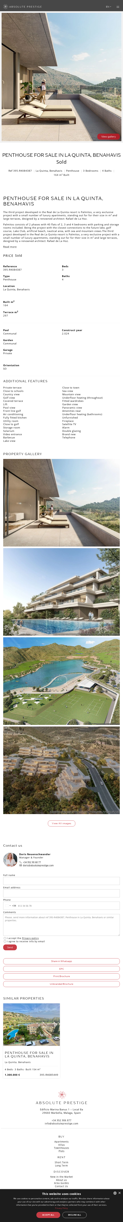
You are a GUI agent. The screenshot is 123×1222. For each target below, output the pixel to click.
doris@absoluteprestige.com (38, 865)
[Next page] (56, 1024)
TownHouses (61, 1147)
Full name (9, 875)
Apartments (61, 1141)
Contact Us (61, 1186)
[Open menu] (118, 7)
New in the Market (61, 1176)
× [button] (119, 1193)
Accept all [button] (48, 1214)
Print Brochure (61, 976)
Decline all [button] (74, 1214)
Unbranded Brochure (61, 984)
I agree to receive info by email (26, 941)
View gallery (108, 136)
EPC (61, 968)
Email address (11, 887)
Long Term (61, 1165)
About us (61, 1179)
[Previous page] (7, 1024)
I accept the (23, 938)
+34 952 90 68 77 (32, 862)
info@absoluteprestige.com (61, 1123)
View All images (61, 823)
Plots (62, 1151)
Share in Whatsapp (61, 961)
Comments (9, 912)
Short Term (61, 1162)
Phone (7, 899)
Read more (10, 246)
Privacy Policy (61, 1208)
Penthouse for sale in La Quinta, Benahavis (29, 1054)
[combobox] (10, 906)
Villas (61, 1144)
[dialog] (61, 1205)
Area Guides (61, 1182)
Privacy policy (30, 938)
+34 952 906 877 (61, 1120)
